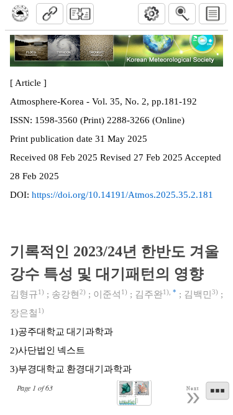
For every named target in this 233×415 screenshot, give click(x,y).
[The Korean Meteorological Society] (20, 13)
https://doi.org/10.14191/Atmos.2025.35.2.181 (122, 195)
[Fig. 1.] (134, 393)
